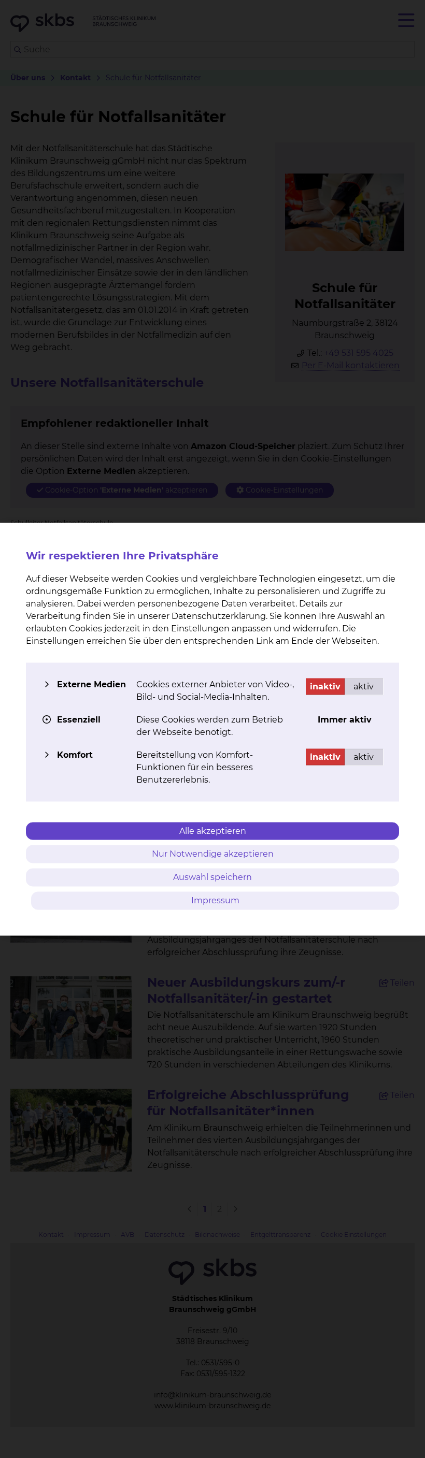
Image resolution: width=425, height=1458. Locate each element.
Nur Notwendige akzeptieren (213, 854)
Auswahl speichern (212, 877)
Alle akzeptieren (212, 830)
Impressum (215, 900)
